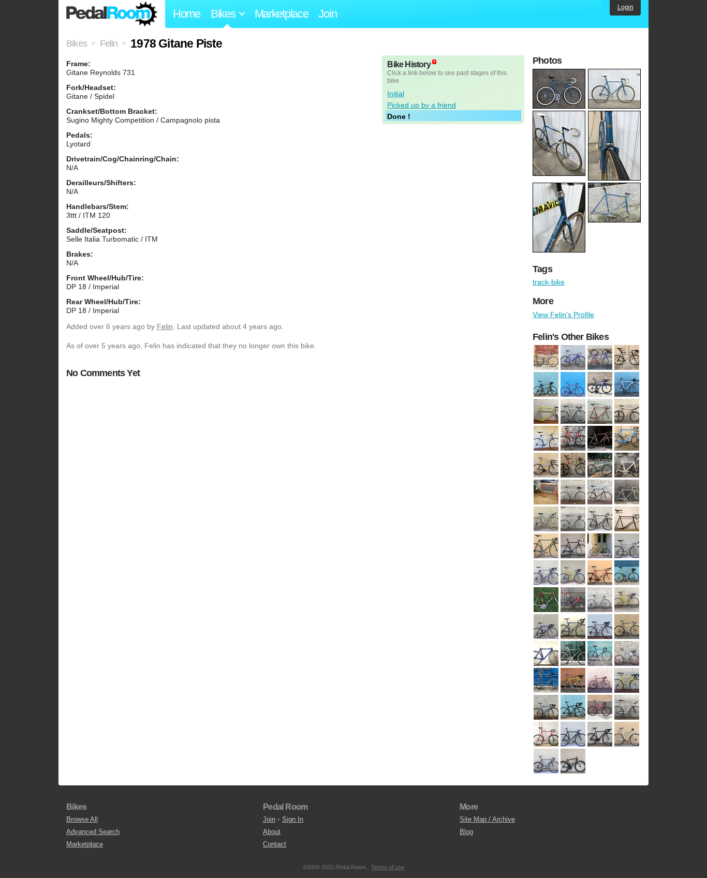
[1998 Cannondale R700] (572, 600)
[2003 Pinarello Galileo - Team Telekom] (599, 680)
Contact (274, 844)
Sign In (292, 819)
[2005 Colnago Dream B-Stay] (546, 707)
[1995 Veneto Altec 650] (626, 546)
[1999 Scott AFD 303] (546, 680)
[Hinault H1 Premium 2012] (572, 438)
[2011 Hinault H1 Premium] (546, 734)
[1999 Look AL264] (599, 653)
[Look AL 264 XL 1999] (626, 438)
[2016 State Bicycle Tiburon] (546, 761)
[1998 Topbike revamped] (572, 653)
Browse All (82, 819)
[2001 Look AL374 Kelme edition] (572, 680)
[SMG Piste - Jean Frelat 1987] (546, 492)
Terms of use (387, 867)
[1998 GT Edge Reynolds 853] (572, 626)
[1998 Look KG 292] (599, 626)
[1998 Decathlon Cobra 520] (599, 600)
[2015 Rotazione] (626, 734)
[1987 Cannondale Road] (572, 492)
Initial (395, 94)
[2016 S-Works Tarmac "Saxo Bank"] (572, 761)
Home (186, 13)
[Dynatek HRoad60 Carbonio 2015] (599, 384)
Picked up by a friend (421, 105)
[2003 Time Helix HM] (626, 680)
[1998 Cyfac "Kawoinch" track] (572, 357)
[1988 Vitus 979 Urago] (626, 492)
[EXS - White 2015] (626, 384)
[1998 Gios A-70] (546, 626)
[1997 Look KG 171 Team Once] (626, 573)
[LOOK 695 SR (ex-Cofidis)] (599, 438)
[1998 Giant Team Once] (626, 600)
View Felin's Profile (563, 314)
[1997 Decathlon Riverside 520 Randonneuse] (599, 573)
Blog (466, 832)
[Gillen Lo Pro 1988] (626, 411)
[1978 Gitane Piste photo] (560, 74)
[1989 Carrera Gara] (572, 519)
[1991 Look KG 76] (599, 519)
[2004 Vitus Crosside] (599, 357)
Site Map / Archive (487, 819)
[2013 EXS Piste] (572, 734)
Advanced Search (93, 832)
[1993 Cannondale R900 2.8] (572, 546)
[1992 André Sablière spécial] (626, 519)
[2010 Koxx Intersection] (626, 707)
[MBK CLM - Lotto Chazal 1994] (572, 465)
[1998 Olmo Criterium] (546, 653)
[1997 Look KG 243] (546, 600)
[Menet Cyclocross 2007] (599, 465)
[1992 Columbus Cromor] (546, 546)
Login (625, 7)
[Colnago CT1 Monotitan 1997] (546, 384)
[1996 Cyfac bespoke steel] (546, 357)
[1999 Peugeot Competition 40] (626, 653)
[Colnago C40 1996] (626, 357)
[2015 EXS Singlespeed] (599, 734)
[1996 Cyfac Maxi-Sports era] (546, 573)
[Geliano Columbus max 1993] (572, 411)
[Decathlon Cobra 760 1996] (572, 384)
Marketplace (281, 13)
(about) (434, 61)
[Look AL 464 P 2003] (546, 465)
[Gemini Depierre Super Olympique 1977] (599, 411)
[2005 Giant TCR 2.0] (572, 707)
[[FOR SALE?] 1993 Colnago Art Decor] (546, 411)
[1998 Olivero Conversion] (626, 626)
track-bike (549, 282)
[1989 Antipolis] (546, 519)
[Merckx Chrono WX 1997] (626, 465)
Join (327, 13)
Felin (165, 326)
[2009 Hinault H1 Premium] (599, 707)
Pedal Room (111, 14)
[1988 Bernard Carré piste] (599, 492)
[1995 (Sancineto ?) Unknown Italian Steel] (599, 546)
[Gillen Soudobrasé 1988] (546, 438)
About (272, 832)
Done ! (398, 116)
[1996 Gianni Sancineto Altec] (572, 573)
